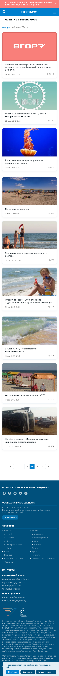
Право (9, 541)
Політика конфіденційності (44, 558)
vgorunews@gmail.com (14, 582)
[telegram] (20, 494)
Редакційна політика (13, 558)
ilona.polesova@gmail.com (15, 579)
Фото (36, 541)
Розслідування (41, 538)
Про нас (8, 555)
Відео (6, 551)
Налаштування (44, 672)
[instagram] (9, 494)
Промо (37, 545)
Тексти (35, 531)
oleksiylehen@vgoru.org (14, 600)
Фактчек (10, 538)
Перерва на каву (14, 545)
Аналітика (38, 534)
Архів (34, 551)
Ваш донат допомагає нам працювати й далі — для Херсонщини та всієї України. (28, 3)
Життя (9, 548)
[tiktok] (26, 494)
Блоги (35, 548)
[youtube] (15, 494)
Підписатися (10, 517)
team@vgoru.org (11, 589)
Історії (9, 534)
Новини (7, 531)
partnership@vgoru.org (13, 597)
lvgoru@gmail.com (11, 585)
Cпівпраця (9, 562)
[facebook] (4, 494)
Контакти (36, 555)
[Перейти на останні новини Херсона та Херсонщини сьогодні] (29, 12)
